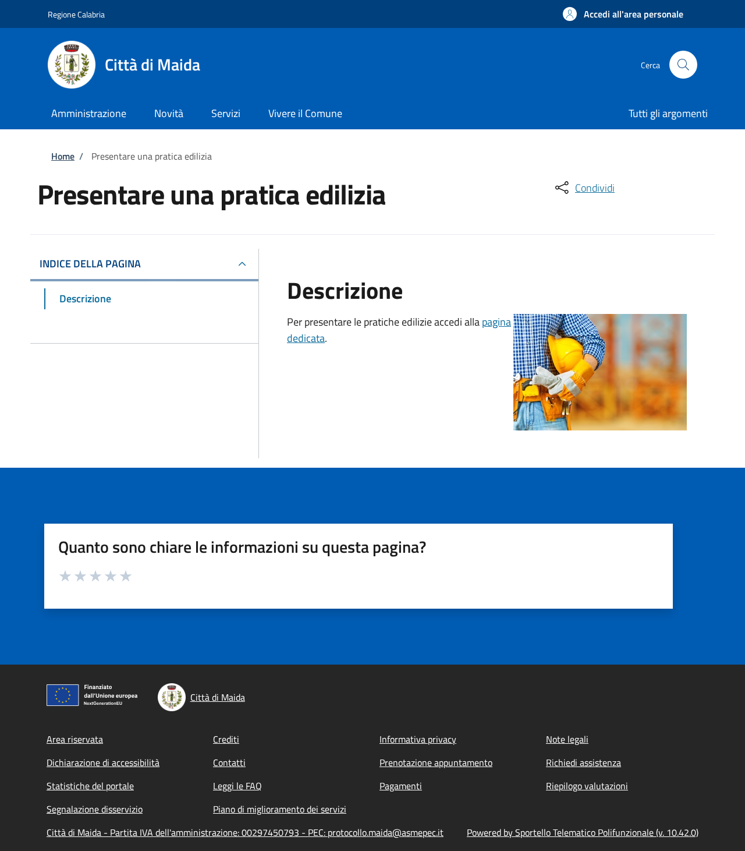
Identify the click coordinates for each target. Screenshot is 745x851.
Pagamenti (400, 786)
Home (62, 156)
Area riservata (75, 739)
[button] (623, 14)
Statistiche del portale (90, 786)
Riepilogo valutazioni (587, 786)
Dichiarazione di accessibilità (103, 762)
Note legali (567, 739)
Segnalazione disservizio (95, 809)
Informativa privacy (417, 739)
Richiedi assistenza (583, 762)
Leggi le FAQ (237, 786)
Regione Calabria (76, 14)
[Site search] (683, 65)
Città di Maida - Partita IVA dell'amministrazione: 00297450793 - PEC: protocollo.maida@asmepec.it (245, 832)
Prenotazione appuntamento (435, 762)
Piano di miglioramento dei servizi (279, 809)
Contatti (229, 762)
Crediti (226, 739)
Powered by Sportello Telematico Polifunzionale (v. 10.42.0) (582, 832)
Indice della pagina (90, 263)
